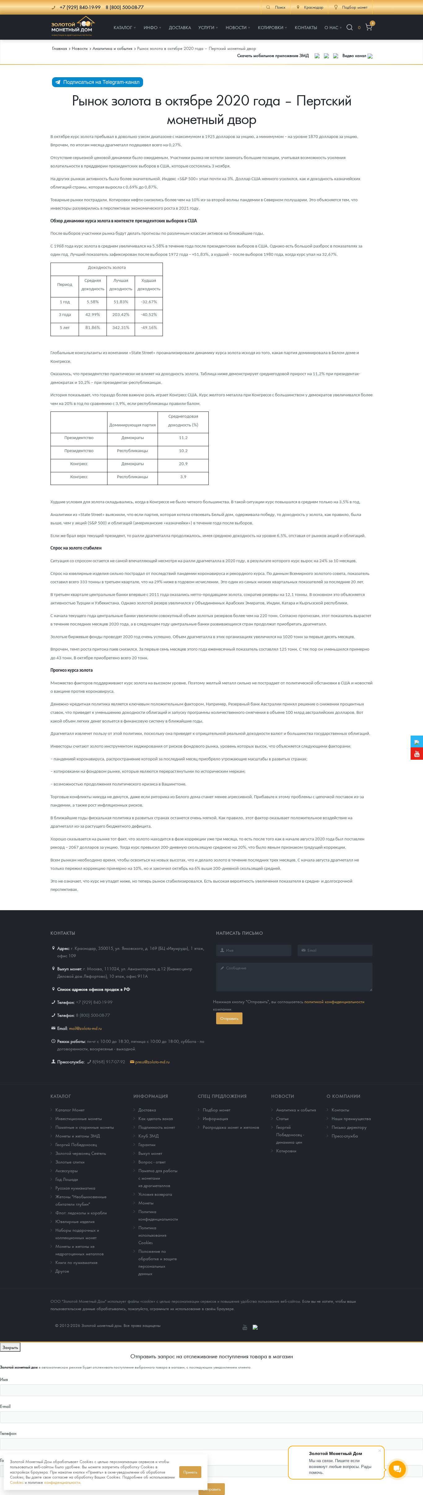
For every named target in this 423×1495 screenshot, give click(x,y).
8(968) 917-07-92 (108, 1061)
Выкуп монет (150, 1153)
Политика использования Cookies (152, 1235)
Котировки (286, 1150)
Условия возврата (155, 1194)
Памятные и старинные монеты (84, 1127)
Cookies (17, 1482)
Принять (190, 1472)
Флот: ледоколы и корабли (81, 1212)
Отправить (229, 1018)
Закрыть (10, 1347)
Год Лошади (66, 1179)
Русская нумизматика (75, 1187)
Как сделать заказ (155, 1118)
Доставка (147, 1109)
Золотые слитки (70, 1161)
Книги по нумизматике (76, 1262)
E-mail (5, 1406)
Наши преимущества (351, 1118)
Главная (59, 48)
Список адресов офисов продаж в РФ (93, 989)
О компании (343, 1096)
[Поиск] (349, 27)
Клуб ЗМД (148, 1135)
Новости (282, 1096)
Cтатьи (282, 1118)
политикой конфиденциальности (334, 1001)
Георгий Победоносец (76, 1144)
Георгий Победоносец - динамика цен (290, 1134)
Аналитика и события (296, 1109)
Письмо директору (349, 1127)
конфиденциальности (62, 1482)
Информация (150, 1096)
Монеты (146, 1202)
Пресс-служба (345, 1135)
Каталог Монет (70, 1109)
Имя (4, 1379)
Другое (62, 1271)
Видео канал (355, 55)
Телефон (8, 1433)
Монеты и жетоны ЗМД (77, 1135)
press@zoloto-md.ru (152, 1061)
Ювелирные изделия (74, 1221)
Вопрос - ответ (152, 1161)
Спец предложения (222, 1096)
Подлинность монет (156, 1127)
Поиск (280, 7)
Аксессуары (66, 1170)
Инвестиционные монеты (78, 1118)
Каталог (60, 1096)
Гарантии (146, 1144)
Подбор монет (216, 1109)
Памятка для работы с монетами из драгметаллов (157, 1178)
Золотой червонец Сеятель (80, 1153)
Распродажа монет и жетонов (231, 1127)
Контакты (340, 1109)
